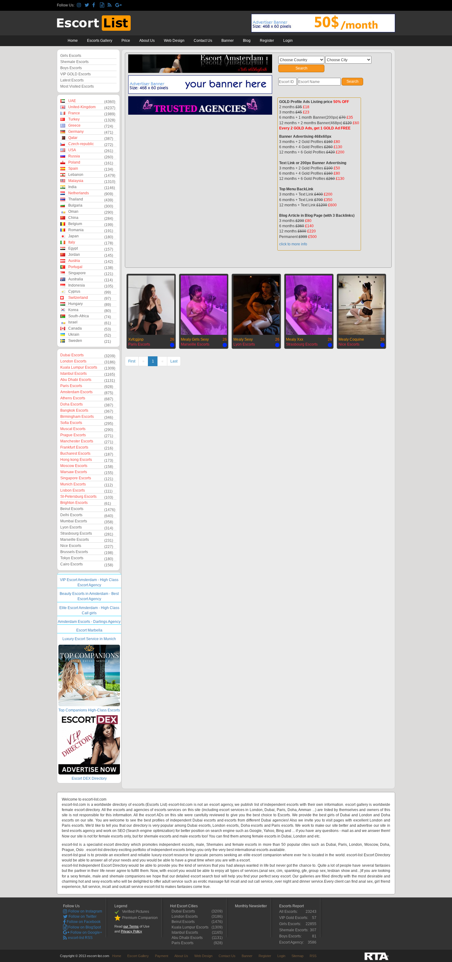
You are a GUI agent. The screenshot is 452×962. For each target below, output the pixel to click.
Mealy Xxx (294, 339)
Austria (74, 261)
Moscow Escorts (73, 466)
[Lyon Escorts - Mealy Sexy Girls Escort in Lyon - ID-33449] (256, 304)
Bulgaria (75, 205)
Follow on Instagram (84, 911)
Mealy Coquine (351, 339)
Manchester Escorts (76, 441)
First (131, 361)
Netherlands (78, 193)
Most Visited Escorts (77, 86)
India (72, 187)
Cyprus (74, 291)
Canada (75, 328)
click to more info (293, 244)
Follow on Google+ (85, 932)
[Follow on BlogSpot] (103, 5)
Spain (73, 168)
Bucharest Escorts (75, 453)
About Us (147, 40)
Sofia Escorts (71, 423)
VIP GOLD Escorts (75, 74)
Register (267, 40)
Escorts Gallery (99, 40)
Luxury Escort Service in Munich (89, 639)
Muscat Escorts (72, 429)
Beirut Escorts (71, 509)
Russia (74, 156)
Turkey (74, 119)
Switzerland (78, 297)
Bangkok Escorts (74, 410)
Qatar (72, 138)
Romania (76, 230)
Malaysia (75, 181)
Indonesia (76, 285)
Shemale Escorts (74, 62)
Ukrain (73, 334)
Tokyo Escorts (71, 558)
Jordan (74, 254)
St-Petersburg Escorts (78, 496)
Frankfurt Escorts (74, 447)
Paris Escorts (71, 386)
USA (72, 150)
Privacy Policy (131, 931)
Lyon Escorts (71, 527)
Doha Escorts (71, 404)
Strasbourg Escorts (76, 533)
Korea (73, 310)
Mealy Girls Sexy (195, 339)
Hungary (75, 304)
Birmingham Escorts (77, 416)
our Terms (131, 926)
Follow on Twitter (82, 916)
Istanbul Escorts (73, 373)
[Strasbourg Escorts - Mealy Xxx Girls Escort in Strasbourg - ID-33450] (309, 304)
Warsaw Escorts (73, 472)
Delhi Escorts (71, 515)
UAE (72, 101)
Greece (74, 125)
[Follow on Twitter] (87, 5)
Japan (73, 236)
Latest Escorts (72, 80)
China (73, 218)
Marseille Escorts (74, 539)
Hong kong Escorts (76, 459)
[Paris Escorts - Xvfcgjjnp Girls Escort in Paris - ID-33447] (151, 304)
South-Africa (78, 316)
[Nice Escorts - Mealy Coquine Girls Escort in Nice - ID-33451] (361, 304)
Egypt (73, 248)
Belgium (75, 224)
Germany (76, 131)
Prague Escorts (73, 435)
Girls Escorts (70, 55)
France (74, 113)
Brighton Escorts (74, 503)
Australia (75, 279)
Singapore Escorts (75, 478)
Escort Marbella (89, 630)
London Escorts (73, 361)
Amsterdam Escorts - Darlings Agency (89, 622)
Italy (71, 242)
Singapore (77, 273)
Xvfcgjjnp (136, 339)
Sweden (75, 340)
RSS (313, 956)
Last (173, 361)
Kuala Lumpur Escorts (78, 367)
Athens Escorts (72, 398)
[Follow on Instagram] (80, 5)
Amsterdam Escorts (76, 392)
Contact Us (203, 40)
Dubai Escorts (72, 355)
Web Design (174, 40)
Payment (161, 956)
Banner (227, 40)
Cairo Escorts (71, 564)
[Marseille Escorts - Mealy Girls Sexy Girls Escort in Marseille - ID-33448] (203, 304)
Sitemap (297, 956)
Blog (247, 40)
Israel (72, 322)
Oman (73, 211)
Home (73, 40)
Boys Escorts (71, 68)
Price (125, 40)
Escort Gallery (138, 956)
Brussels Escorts (74, 552)
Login (288, 40)
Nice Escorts (70, 546)
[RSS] (110, 5)
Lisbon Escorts (72, 490)
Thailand (75, 199)
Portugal (75, 267)
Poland (74, 162)
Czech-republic (81, 144)
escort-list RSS (80, 938)
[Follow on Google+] (118, 5)
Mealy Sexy (243, 339)
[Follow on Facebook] (95, 5)
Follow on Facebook (83, 922)
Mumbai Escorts (73, 521)
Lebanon (75, 174)
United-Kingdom (82, 107)
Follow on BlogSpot (84, 927)
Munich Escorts (73, 484)
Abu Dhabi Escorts (75, 380)
